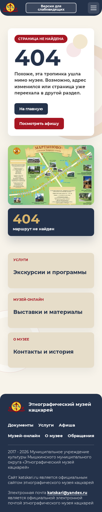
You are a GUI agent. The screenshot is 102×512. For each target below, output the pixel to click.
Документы (20, 425)
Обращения (81, 435)
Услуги (46, 425)
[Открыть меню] (93, 8)
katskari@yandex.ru (67, 492)
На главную (31, 108)
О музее (54, 435)
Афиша (67, 425)
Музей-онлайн (24, 435)
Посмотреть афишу (39, 123)
